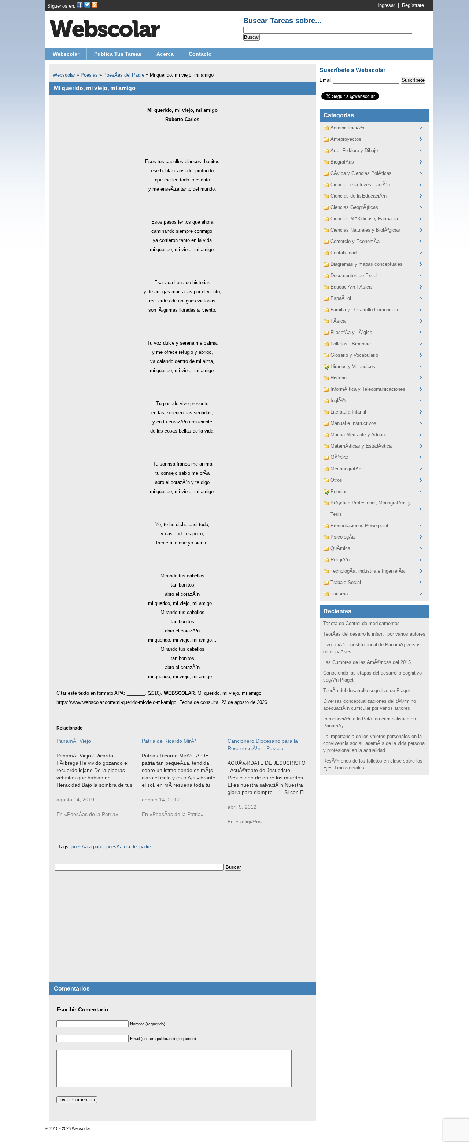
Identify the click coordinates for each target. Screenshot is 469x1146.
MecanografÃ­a (345, 468)
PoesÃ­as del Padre (123, 75)
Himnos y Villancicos (352, 366)
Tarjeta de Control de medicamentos (361, 623)
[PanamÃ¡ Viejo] (99, 781)
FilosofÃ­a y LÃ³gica (351, 332)
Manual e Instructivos (353, 423)
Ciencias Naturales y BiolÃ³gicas (365, 230)
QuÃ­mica (340, 548)
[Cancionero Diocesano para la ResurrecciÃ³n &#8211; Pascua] (270, 785)
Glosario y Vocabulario (354, 355)
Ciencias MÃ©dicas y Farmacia (364, 218)
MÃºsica (339, 457)
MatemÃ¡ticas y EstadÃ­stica (361, 446)
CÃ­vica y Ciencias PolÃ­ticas (361, 173)
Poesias (89, 75)
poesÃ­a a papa (87, 846)
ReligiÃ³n (340, 559)
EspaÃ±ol (340, 298)
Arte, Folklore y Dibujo (354, 150)
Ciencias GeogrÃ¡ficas (354, 207)
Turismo (339, 593)
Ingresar (386, 5)
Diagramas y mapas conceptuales (366, 264)
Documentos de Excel (353, 275)
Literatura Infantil (348, 412)
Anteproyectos (345, 139)
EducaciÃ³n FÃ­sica (351, 287)
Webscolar (64, 75)
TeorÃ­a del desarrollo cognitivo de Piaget (366, 690)
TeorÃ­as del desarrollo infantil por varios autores (374, 634)
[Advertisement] (182, 931)
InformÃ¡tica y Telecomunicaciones (367, 389)
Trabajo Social (345, 582)
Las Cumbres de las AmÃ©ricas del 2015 (367, 662)
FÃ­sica (338, 321)
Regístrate (413, 5)
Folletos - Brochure (350, 343)
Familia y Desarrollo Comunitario (364, 309)
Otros (336, 480)
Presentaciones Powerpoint (359, 525)
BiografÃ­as (342, 162)
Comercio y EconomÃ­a (355, 241)
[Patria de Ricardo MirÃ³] (185, 781)
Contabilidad (343, 253)
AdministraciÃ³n (347, 128)
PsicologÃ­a (342, 537)
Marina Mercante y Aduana (358, 434)
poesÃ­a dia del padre (128, 846)
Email (326, 80)
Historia (338, 378)
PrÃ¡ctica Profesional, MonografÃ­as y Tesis (370, 508)
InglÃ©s (339, 400)
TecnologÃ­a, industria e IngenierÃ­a (367, 571)
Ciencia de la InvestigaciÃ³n (360, 184)
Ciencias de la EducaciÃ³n (358, 196)
